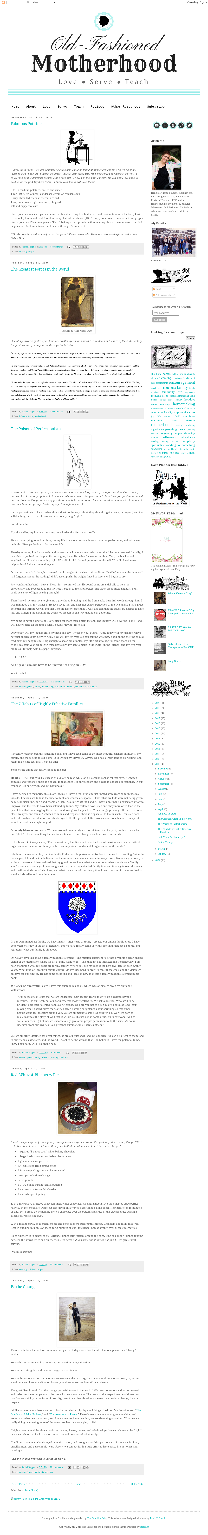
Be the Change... (25, 1287)
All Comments (163, 295)
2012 (158, 743)
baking (175, 374)
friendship (156, 395)
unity (183, 453)
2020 (158, 703)
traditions (64, 1057)
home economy (160, 404)
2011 (158, 748)
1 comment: (56, 1052)
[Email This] (74, 247)
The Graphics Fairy (97, 1518)
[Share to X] (81, 247)
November (164, 773)
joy (152, 416)
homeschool (180, 408)
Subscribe (156, 107)
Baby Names (174, 661)
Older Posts (137, 1484)
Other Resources (125, 107)
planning (191, 429)
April (161, 809)
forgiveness (190, 392)
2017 (158, 718)
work (168, 456)
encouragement (26, 686)
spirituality (92, 686)
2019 (158, 708)
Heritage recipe (166, 400)
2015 (158, 728)
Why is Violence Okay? (180, 593)
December (163, 768)
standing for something (180, 445)
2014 (158, 733)
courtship (177, 378)
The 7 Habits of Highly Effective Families (47, 704)
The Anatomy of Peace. (64, 1414)
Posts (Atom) (31, 1490)
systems (166, 449)
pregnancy (166, 433)
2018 (158, 713)
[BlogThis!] (77, 247)
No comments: (57, 246)
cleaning (155, 378)
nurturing (190, 425)
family (37, 686)
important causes (184, 412)
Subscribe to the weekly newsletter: (171, 306)
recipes (31, 251)
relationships (189, 433)
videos (191, 452)
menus (174, 420)
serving (155, 441)
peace (182, 429)
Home (15, 107)
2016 (158, 723)
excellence (156, 388)
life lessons (163, 416)
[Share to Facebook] (84, 247)
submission (156, 449)
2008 (158, 764)
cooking (23, 251)
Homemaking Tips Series (162, 409)
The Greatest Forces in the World (40, 269)
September (164, 783)
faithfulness (169, 387)
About (31, 107)
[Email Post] (68, 246)
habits (165, 395)
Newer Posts (18, 1484)
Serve (62, 107)
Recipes (97, 107)
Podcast (154, 433)
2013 (158, 738)
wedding (161, 457)
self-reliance (187, 437)
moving (179, 425)
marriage (49, 1472)
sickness (175, 441)
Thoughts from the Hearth (183, 449)
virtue (153, 456)
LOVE (177, 416)
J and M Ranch (157, 1518)
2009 (158, 759)
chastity (191, 374)
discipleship (162, 382)
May (160, 804)
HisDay (179, 399)
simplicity (189, 441)
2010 (158, 753)
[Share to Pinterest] (87, 247)
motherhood (40, 416)
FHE (180, 392)
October (162, 778)
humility (168, 412)
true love (174, 452)
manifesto (189, 416)
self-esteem (80, 686)
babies (22, 416)
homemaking (47, 686)
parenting (54, 1057)
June (160, 799)
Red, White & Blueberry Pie (35, 1075)
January (162, 853)
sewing (165, 441)
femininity (39, 1472)
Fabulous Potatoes (27, 123)
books (183, 374)
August (162, 788)
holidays (32, 1269)
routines (154, 437)
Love (47, 107)
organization (157, 429)
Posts (158, 289)
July (160, 793)
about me (156, 374)
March (161, 848)
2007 (158, 860)
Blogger (144, 1526)
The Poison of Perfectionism (36, 429)
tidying (154, 453)
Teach (79, 107)
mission (29, 416)
